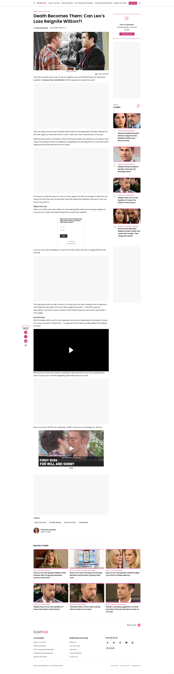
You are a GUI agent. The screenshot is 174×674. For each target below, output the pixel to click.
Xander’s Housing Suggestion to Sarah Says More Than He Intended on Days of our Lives (122, 609)
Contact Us (74, 657)
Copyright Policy (135, 665)
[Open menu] (34, 3)
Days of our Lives (54, 3)
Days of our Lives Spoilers (126, 195)
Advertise (73, 649)
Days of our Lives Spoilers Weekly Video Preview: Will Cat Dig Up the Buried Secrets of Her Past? (50, 575)
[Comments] (25, 345)
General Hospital (67, 3)
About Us (73, 642)
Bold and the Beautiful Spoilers (128, 226)
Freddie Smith (83, 522)
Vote (63, 236)
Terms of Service (124, 665)
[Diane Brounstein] (37, 530)
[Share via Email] (25, 341)
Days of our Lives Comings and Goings (82, 570)
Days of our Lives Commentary (116, 604)
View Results (71, 241)
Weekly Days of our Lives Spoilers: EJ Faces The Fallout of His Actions (128, 200)
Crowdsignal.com (71, 243)
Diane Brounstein (42, 28)
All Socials (110, 648)
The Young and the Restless (83, 3)
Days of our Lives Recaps (78, 604)
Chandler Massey (55, 522)
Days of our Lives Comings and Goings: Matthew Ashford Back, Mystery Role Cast (86, 575)
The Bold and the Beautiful (103, 3)
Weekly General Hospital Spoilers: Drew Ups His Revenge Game (128, 169)
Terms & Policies (76, 653)
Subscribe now (127, 34)
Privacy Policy (114, 665)
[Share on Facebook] (25, 332)
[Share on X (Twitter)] (25, 336)
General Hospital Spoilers (126, 131)
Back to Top (131, 625)
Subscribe (133, 3)
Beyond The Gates (120, 3)
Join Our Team (75, 646)
